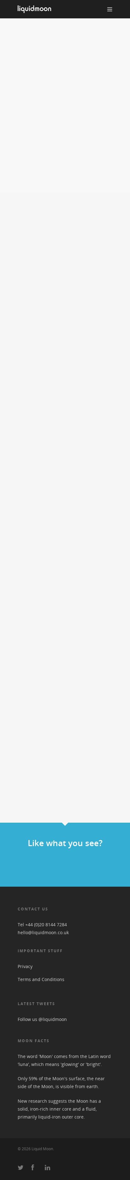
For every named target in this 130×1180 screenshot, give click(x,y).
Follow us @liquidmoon (42, 1019)
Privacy (25, 966)
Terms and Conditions (41, 979)
